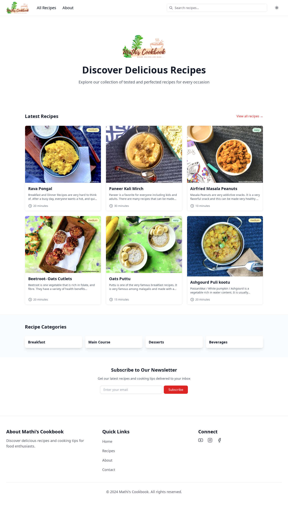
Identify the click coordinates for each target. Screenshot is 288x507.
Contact (108, 469)
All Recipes (46, 7)
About (67, 7)
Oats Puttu (119, 278)
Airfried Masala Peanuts (213, 188)
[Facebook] (219, 440)
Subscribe (175, 389)
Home (107, 441)
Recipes (108, 450)
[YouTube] (200, 440)
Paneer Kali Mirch (126, 188)
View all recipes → (249, 116)
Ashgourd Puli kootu (210, 282)
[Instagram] (210, 440)
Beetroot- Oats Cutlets (50, 278)
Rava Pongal (40, 188)
